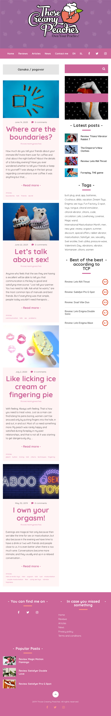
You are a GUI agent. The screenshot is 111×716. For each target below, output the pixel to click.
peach (8, 457)
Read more (31, 185)
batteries (91, 195)
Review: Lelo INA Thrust (77, 282)
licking (21, 457)
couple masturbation (15, 579)
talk (17, 196)
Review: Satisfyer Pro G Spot (80, 292)
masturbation (49, 576)
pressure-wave (99, 241)
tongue (74, 207)
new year (70, 228)
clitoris (33, 457)
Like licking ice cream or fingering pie (32, 386)
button (14, 457)
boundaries (10, 196)
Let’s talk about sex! (31, 255)
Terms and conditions (69, 635)
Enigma (69, 203)
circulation (70, 216)
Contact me (61, 53)
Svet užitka (84, 241)
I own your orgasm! (32, 513)
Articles (36, 53)
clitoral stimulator (88, 207)
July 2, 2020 (21, 371)
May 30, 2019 (21, 503)
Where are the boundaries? (32, 132)
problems (32, 318)
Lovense (99, 216)
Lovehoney (88, 216)
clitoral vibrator (73, 212)
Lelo (79, 216)
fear (26, 579)
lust (41, 576)
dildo (79, 199)
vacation (87, 199)
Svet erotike (71, 241)
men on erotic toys (13, 576)
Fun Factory (90, 203)
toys (67, 207)
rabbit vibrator (98, 232)
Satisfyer (85, 237)
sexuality (100, 237)
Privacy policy (65, 631)
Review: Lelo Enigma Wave (79, 323)
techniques (42, 457)
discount (69, 232)
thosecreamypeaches (31, 143)
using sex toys (35, 579)
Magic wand (71, 220)
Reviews (23, 53)
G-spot (101, 203)
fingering (51, 457)
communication (12, 318)
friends (24, 196)
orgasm (30, 576)
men (23, 576)
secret (30, 196)
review (79, 228)
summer (97, 228)
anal (77, 195)
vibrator (46, 579)
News (48, 53)
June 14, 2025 (21, 122)
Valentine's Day (73, 245)
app (83, 195)
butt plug (69, 195)
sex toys (78, 203)
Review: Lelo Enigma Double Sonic (80, 312)
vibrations (87, 245)
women (90, 249)
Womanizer (71, 249)
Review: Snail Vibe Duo (77, 302)
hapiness (9, 582)
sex (25, 318)
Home (10, 53)
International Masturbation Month (82, 224)
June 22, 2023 (21, 244)
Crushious (70, 199)
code (93, 212)
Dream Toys (99, 199)
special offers (82, 232)
